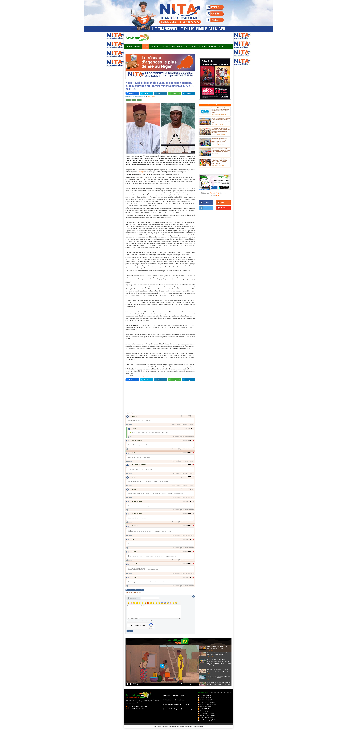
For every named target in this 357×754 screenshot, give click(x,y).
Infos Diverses (181, 700)
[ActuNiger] (138, 37)
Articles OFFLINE (205, 715)
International (155, 46)
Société (145, 46)
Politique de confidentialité (172, 704)
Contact (221, 46)
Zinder (139, 100)
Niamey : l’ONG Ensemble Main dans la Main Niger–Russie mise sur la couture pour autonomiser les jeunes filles (221, 120)
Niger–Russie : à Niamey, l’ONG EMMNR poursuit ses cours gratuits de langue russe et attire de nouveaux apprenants (220, 141)
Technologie (202, 46)
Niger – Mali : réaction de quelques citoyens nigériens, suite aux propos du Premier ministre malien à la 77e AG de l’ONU (160, 86)
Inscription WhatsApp (171, 709)
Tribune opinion (205, 702)
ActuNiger (141, 172)
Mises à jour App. (187, 709)
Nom (132, 598)
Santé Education (205, 704)
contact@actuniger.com (137, 708)
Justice (128, 100)
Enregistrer (129, 630)
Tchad (134, 100)
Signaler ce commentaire (186, 424)
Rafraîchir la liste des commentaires (135, 589)
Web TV (188, 704)
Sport (186, 46)
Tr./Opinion (212, 46)
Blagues (167, 695)
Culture (193, 46)
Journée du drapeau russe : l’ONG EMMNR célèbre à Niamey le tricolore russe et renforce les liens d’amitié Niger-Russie (221, 151)
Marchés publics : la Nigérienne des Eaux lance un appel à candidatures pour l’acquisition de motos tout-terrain (220, 110)
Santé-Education (176, 46)
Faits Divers (203, 717)
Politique (137, 46)
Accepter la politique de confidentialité (140, 621)
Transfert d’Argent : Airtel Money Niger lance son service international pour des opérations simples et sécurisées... (221, 130)
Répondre (175, 424)
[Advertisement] (160, 397)
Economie (165, 46)
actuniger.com (143, 376)
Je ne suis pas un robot (138, 625)
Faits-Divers (168, 700)
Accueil (129, 46)
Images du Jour (180, 695)
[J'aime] (189, 416)
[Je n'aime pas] (191, 416)
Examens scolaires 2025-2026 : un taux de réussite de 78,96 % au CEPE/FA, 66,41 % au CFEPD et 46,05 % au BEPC (220, 161)
